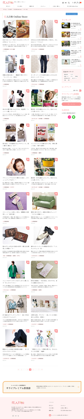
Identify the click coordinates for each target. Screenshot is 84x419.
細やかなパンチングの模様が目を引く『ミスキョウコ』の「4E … (44, 247)
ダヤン (18, 255)
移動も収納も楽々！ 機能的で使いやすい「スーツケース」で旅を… (15, 76)
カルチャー (43, 6)
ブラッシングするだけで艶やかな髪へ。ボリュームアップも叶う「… (16, 179)
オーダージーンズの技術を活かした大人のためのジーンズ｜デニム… (44, 76)
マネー (72, 76)
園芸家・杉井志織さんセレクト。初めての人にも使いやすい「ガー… (44, 110)
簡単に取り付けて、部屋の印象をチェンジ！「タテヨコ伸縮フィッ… (44, 213)
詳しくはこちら (71, 104)
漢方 (69, 80)
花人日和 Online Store (18, 9)
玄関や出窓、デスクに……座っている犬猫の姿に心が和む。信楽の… (44, 316)
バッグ (5, 324)
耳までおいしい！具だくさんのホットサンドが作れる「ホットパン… (16, 41)
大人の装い (51, 408)
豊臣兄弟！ (66, 74)
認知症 (76, 76)
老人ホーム (74, 78)
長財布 (14, 255)
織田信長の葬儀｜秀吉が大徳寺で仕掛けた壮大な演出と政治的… (76, 34)
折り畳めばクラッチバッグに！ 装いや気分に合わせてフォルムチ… (16, 316)
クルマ (72, 74)
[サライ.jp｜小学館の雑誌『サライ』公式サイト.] (5, 9)
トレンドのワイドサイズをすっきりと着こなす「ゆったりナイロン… (16, 282)
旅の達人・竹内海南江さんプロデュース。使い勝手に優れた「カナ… (16, 145)
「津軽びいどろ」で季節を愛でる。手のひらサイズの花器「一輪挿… (44, 350)
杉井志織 (40, 118)
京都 (65, 80)
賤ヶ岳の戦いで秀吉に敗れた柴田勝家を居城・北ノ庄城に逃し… (76, 43)
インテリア (34, 324)
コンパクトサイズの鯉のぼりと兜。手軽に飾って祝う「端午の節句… (44, 145)
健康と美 (51, 410)
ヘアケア (12, 187)
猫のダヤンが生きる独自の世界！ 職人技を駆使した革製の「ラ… (16, 247)
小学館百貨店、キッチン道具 (9, 49)
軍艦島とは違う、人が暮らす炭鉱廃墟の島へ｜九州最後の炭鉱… (76, 52)
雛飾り (40, 152)
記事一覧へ (75, 90)
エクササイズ (6, 358)
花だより (8, 6)
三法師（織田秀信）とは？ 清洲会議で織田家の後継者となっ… (76, 61)
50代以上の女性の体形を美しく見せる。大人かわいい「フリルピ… (44, 41)
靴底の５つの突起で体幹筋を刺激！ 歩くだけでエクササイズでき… (16, 350)
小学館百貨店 (41, 49)
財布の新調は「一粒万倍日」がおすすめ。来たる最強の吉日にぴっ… (44, 282)
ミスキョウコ (34, 255)
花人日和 (10, 9)
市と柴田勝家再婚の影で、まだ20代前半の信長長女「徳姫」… (76, 25)
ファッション (34, 49)
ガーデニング (34, 118)
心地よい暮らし (56, 6)
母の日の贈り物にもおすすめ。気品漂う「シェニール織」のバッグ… (16, 110)
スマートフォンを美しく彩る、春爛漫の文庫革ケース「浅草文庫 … (16, 213)
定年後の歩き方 (67, 78)
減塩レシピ (66, 76)
